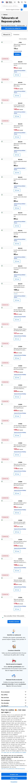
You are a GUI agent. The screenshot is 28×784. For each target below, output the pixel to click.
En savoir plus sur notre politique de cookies (14, 752)
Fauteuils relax (21, 25)
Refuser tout (14, 778)
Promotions (16, 34)
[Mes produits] (18, 2)
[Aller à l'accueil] (2, 2)
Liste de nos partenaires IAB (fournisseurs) (13, 768)
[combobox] (14, 5)
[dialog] (14, 745)
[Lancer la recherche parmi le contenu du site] (25, 5)
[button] (14, 2)
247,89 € (15, 293)
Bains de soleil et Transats (8, 25)
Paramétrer (14, 782)
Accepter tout (14, 774)
